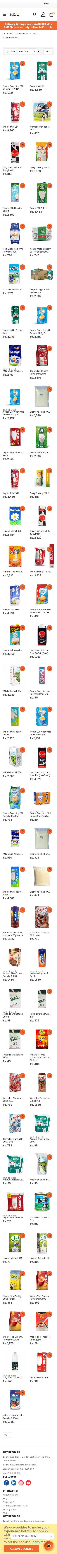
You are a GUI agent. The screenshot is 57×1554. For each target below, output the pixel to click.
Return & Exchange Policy (15, 1505)
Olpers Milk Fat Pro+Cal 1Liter (13, 893)
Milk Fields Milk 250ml (13, 772)
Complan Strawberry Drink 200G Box (13, 1100)
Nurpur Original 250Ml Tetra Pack (40, 291)
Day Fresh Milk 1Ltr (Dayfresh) (12, 169)
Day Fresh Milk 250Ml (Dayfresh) (40, 532)
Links (44, 4)
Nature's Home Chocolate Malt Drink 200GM (40, 1057)
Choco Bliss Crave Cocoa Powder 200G (13, 975)
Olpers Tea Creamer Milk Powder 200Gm (40, 1298)
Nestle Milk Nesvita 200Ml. (12, 210)
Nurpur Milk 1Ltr (37, 86)
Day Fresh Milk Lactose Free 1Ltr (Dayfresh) (40, 774)
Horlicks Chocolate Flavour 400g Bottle (13, 934)
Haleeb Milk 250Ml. (12, 531)
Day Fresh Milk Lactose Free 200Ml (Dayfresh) (40, 652)
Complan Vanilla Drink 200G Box (13, 1140)
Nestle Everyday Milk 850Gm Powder (13, 88)
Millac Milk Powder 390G (13, 854)
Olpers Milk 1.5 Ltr (11, 493)
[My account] (43, 14)
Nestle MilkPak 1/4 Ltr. (40, 452)
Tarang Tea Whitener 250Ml (13, 571)
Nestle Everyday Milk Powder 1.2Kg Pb (13, 413)
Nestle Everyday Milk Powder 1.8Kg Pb (40, 332)
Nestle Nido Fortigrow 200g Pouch (13, 1298)
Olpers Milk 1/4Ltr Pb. (40, 571)
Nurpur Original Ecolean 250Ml (40, 1140)
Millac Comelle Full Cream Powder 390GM (13, 1417)
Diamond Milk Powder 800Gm (40, 411)
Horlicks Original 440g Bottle (40, 975)
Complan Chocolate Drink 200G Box (40, 934)
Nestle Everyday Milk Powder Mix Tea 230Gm (40, 611)
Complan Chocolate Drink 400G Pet (40, 1100)
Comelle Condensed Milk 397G (40, 128)
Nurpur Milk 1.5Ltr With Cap (13, 332)
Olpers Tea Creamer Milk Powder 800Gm (13, 1338)
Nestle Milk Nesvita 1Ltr (13, 650)
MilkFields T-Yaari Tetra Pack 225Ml (40, 1338)
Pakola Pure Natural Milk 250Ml (13, 1015)
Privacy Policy (9, 1509)
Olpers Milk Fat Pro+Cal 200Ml (13, 733)
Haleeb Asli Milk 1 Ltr (40, 1258)
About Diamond (11, 1494)
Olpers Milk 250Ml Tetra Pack (13, 454)
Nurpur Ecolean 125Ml (13, 1179)
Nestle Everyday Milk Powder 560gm (40, 733)
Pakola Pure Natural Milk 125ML (13, 1056)
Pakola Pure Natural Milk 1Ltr (40, 1015)
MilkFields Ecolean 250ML (40, 1179)
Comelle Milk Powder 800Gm (13, 289)
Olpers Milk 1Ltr (10, 126)
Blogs (6, 1498)
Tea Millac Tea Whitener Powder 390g (13, 250)
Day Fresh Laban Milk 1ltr (13, 1377)
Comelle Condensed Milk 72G (40, 1219)
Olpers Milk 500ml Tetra (40, 1377)
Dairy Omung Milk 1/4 (40, 167)
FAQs (5, 1513)
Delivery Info (9, 1502)
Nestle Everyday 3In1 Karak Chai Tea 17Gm (40, 815)
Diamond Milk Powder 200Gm (40, 854)
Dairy (35, 33)
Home (4, 33)
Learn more (40, 1542)
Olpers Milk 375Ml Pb (13, 1217)
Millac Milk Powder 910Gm (13, 371)
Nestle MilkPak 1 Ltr (39, 208)
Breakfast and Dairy (18, 33)
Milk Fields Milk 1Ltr (12, 691)
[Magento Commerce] (14, 14)
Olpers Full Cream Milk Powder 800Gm (40, 372)
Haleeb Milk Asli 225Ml (13, 1258)
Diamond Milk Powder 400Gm (40, 891)
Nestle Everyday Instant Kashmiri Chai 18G (40, 692)
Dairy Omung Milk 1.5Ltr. (40, 493)
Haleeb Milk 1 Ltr (11, 609)
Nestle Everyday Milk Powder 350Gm (13, 815)
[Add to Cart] (22, 63)
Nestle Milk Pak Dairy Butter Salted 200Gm (40, 250)
